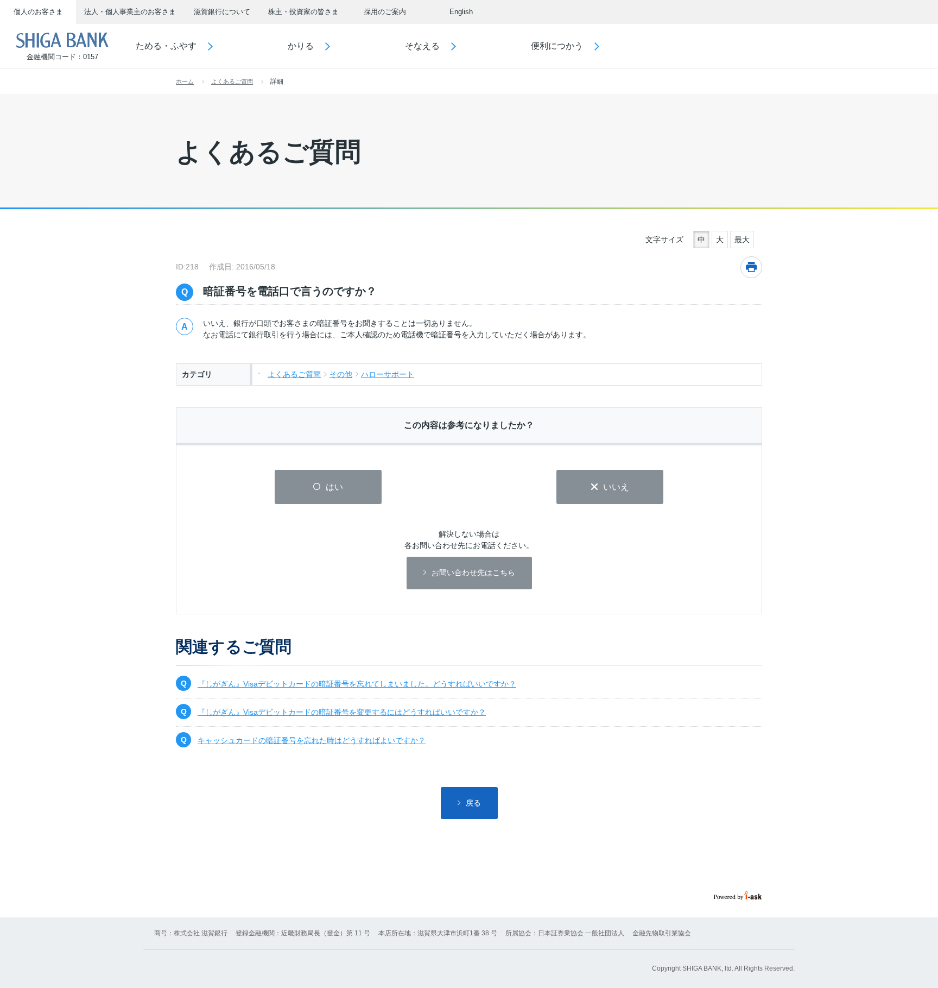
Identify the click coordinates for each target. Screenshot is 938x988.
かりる (301, 46)
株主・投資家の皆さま (303, 12)
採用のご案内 (385, 12)
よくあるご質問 (232, 81)
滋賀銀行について (222, 12)
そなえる (422, 46)
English (461, 12)
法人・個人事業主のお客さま (130, 12)
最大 (742, 239)
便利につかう (557, 46)
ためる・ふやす (166, 46)
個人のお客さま (38, 12)
